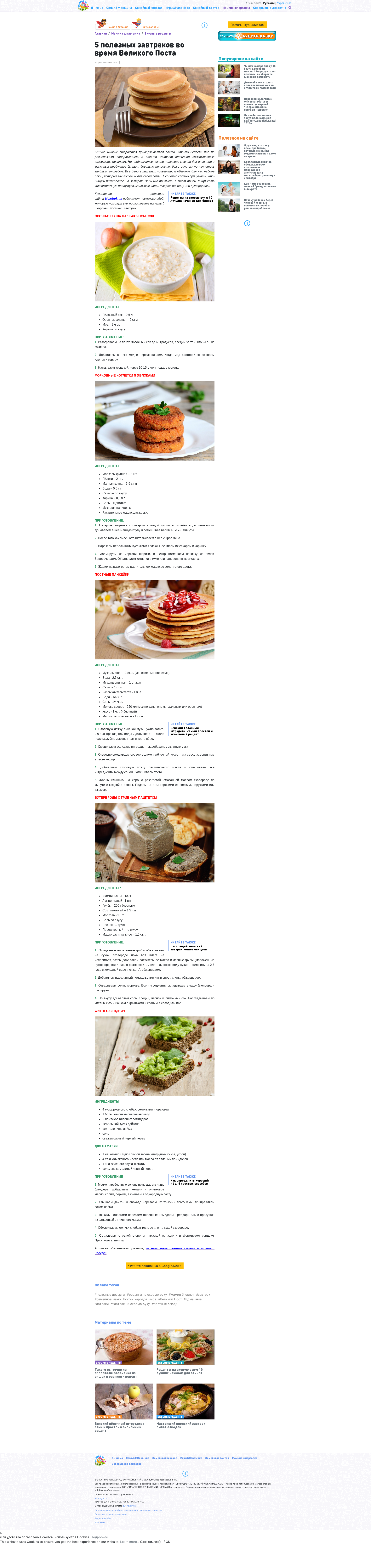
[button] (290, 8)
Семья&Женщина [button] (119, 8)
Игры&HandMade (191, 1458)
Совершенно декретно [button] (269, 8)
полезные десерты (111, 1294)
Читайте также (191, 197)
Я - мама (117, 1458)
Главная (101, 33)
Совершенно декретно (126, 1463)
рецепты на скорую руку (148, 1294)
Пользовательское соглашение (111, 1514)
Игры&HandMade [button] (178, 8)
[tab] (247, 223)
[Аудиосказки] (247, 36)
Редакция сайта (103, 1518)
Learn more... (129, 1542)
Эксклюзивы (150, 27)
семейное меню (109, 1299)
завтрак (204, 1294)
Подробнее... (100, 1537)
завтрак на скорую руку (131, 1304)
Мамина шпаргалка (125, 33)
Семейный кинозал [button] (149, 8)
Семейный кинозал (164, 1458)
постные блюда (165, 1304)
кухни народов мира (140, 1299)
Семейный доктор (217, 1458)
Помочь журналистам (247, 25)
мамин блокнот (182, 1294)
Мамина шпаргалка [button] (236, 8)
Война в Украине (117, 27)
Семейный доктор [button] (206, 8)
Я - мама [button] (97, 8)
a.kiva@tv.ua (101, 1498)
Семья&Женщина (137, 1458)
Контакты (100, 1522)
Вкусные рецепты (158, 33)
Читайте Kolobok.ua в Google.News (154, 1266)
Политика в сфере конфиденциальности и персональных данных (128, 1510)
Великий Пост (171, 1299)
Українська (284, 3)
